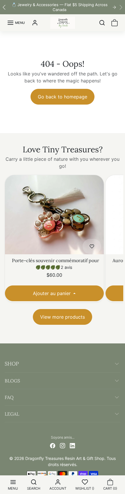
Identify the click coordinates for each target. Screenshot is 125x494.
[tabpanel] (62, 249)
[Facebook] (53, 445)
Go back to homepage (62, 97)
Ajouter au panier (52, 293)
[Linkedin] (72, 445)
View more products (62, 317)
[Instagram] (62, 445)
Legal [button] (12, 414)
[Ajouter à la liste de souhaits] (92, 246)
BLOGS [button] (12, 381)
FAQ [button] (9, 397)
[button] (13, 485)
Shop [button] (12, 363)
